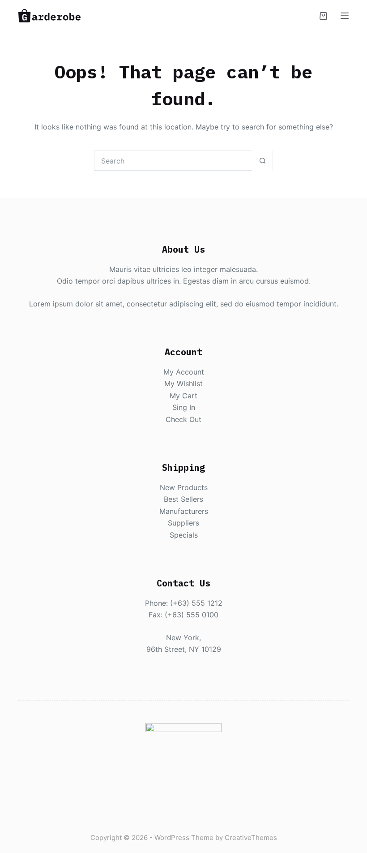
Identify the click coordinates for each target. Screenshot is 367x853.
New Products (184, 487)
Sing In (183, 407)
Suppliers (183, 522)
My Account (183, 371)
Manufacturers (183, 511)
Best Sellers (183, 499)
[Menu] (345, 16)
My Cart (183, 395)
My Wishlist (183, 383)
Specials (184, 534)
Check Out (183, 419)
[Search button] (262, 161)
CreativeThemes (251, 837)
